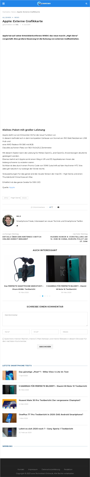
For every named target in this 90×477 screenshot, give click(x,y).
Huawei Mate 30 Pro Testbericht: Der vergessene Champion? (49, 400)
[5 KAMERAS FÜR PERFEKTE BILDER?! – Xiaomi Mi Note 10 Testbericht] (66, 268)
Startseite (6, 12)
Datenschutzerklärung (51, 469)
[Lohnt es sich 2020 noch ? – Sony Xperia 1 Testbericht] (9, 432)
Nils (17, 25)
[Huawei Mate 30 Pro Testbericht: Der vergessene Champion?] (9, 403)
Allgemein (6, 17)
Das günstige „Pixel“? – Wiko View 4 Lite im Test (43, 372)
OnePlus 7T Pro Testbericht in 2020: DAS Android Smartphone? (51, 414)
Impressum (33, 469)
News (13, 12)
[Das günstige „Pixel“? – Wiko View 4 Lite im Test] (9, 375)
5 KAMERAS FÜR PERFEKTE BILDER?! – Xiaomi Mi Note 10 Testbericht (53, 386)
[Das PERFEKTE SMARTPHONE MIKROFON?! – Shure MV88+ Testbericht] (24, 268)
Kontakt (21, 469)
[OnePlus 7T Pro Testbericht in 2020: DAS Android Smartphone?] (9, 418)
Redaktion (68, 469)
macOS (24, 198)
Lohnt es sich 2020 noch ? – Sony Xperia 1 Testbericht (46, 429)
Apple (12, 187)
